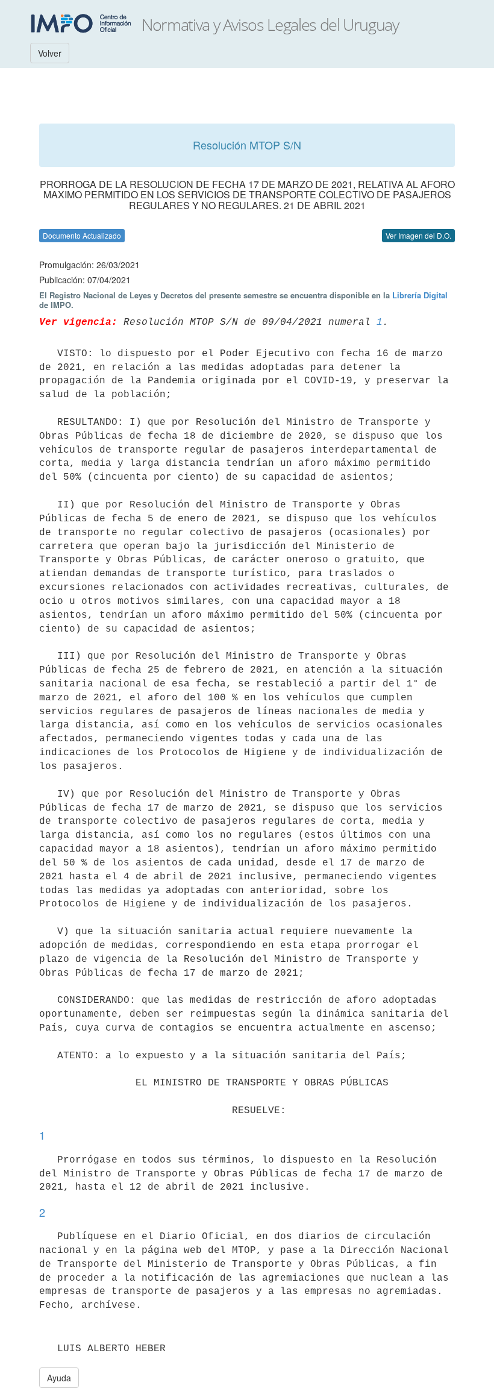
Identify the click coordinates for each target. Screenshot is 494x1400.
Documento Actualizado (82, 235)
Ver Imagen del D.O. (418, 235)
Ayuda (59, 1378)
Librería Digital (420, 295)
